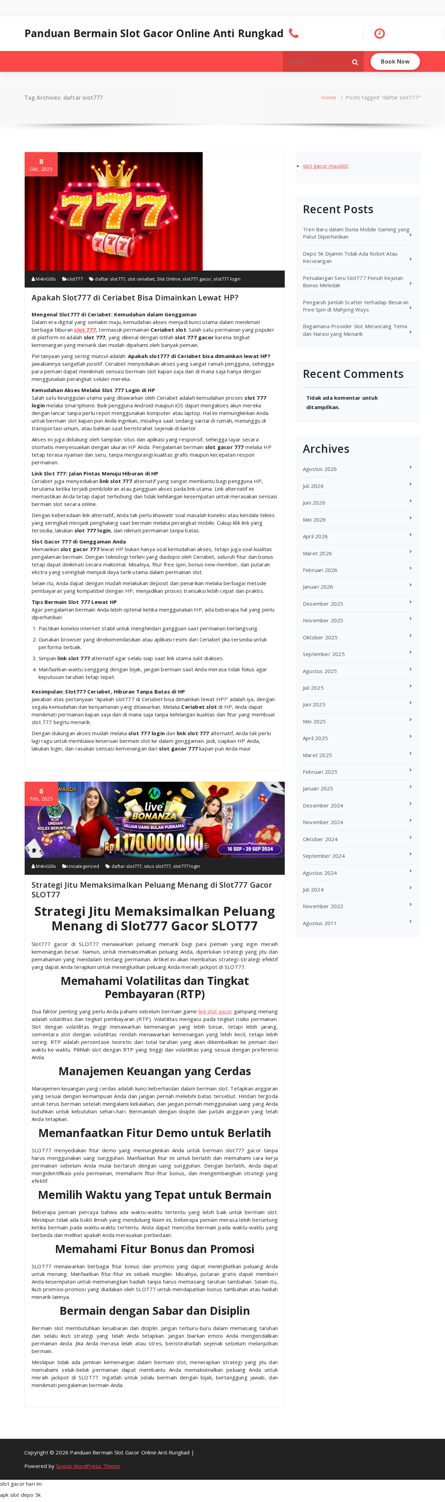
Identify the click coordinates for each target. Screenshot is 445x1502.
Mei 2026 (314, 519)
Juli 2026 (313, 485)
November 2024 (323, 822)
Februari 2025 (320, 771)
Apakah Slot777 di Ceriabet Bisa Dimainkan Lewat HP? (135, 297)
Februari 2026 (320, 569)
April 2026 (315, 536)
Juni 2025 (314, 704)
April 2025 (315, 738)
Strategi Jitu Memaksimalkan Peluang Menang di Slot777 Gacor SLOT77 (152, 889)
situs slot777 (157, 866)
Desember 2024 (323, 805)
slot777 (74, 279)
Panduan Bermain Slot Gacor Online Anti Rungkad (154, 33)
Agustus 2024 (320, 872)
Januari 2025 (318, 788)
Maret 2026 (317, 553)
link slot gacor (215, 1011)
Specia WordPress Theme (88, 1465)
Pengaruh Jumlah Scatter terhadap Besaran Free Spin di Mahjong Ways (355, 306)
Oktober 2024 (320, 839)
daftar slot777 (110, 279)
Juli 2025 (313, 687)
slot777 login (227, 279)
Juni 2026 (314, 502)
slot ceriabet (141, 279)
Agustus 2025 (320, 670)
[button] (355, 61)
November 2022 (323, 906)
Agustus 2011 (320, 923)
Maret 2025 (317, 755)
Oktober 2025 (320, 637)
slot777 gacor (197, 279)
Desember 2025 (323, 603)
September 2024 (324, 855)
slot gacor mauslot (326, 165)
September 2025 (324, 653)
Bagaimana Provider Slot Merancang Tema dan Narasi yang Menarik (355, 330)
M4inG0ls (45, 279)
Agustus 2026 (320, 468)
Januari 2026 (318, 586)
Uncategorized (83, 866)
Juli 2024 (313, 889)
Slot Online (168, 279)
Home (328, 97)
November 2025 (323, 620)
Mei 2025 (314, 721)
